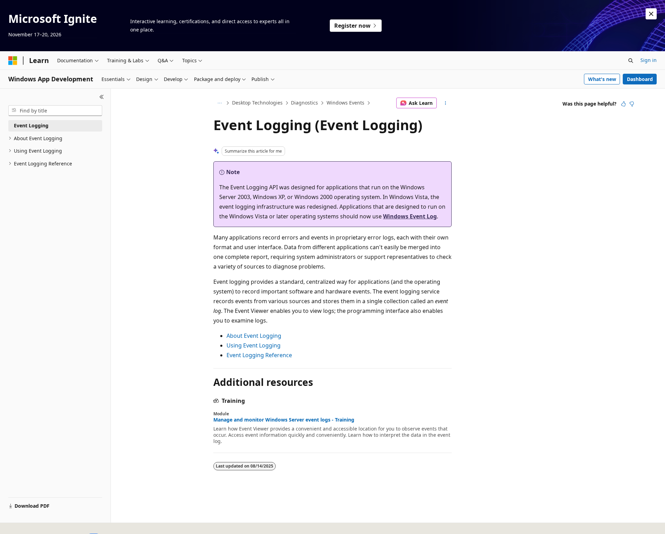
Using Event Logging (254, 345)
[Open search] (631, 60)
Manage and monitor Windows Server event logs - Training (283, 420)
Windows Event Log (410, 216)
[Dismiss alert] (651, 13)
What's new (602, 79)
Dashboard (640, 79)
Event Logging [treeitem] (31, 125)
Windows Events (345, 102)
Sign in (648, 60)
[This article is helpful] (623, 104)
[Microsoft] (12, 60)
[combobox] (55, 110)
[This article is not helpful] (632, 104)
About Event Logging (254, 336)
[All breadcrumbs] (219, 103)
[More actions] (446, 103)
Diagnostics (304, 102)
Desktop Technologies (257, 102)
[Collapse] (102, 96)
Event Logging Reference (259, 355)
